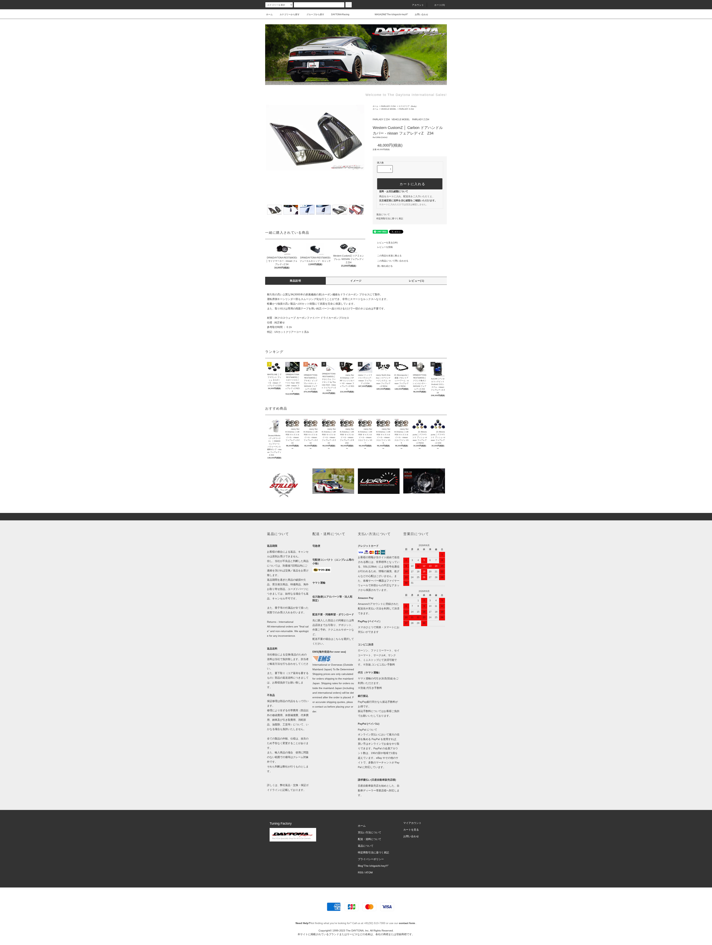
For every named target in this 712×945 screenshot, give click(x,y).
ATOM (369, 872)
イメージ (356, 280)
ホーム (269, 14)
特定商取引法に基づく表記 (389, 218)
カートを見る (411, 829)
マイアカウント (412, 822)
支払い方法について (369, 832)
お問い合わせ (421, 14)
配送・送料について (369, 839)
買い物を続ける (385, 266)
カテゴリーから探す (290, 14)
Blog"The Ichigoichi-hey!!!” (373, 865)
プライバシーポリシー (371, 859)
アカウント (418, 5)
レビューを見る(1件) (387, 242)
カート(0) (439, 5)
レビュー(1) (416, 280)
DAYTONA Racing (340, 14)
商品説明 (295, 280)
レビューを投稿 (385, 247)
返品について (383, 214)
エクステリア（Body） (408, 106)
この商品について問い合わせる (392, 261)
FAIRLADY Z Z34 (388, 106)
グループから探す (315, 14)
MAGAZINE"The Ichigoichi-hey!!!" (391, 14)
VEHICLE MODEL (388, 109)
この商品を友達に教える (389, 255)
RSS (360, 872)
